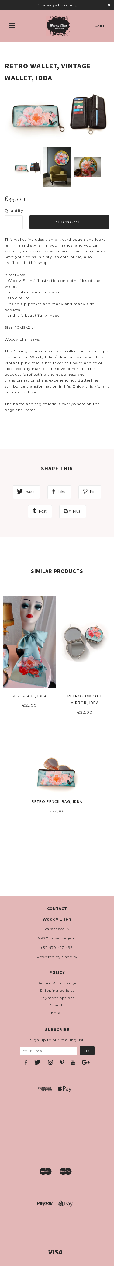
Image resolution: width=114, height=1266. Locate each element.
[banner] (58, 26)
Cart (100, 26)
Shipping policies (57, 990)
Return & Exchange (57, 983)
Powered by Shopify (57, 957)
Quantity (14, 210)
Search (57, 1005)
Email (57, 1012)
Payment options (57, 997)
